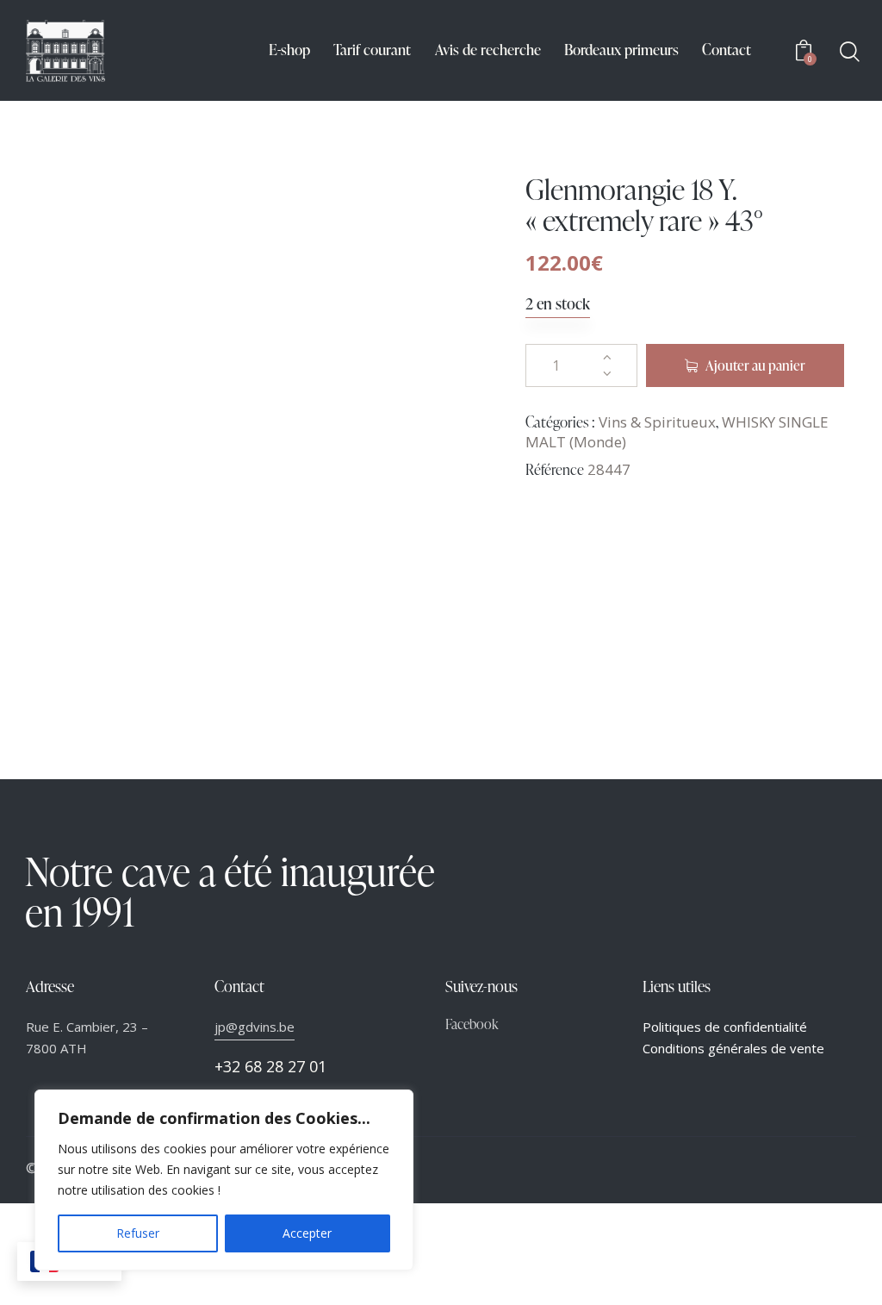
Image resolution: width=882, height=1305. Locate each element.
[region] (223, 1180)
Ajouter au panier (755, 365)
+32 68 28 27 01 (270, 1066)
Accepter (307, 1233)
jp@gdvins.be (254, 1026)
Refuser (137, 1233)
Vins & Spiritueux (657, 422)
